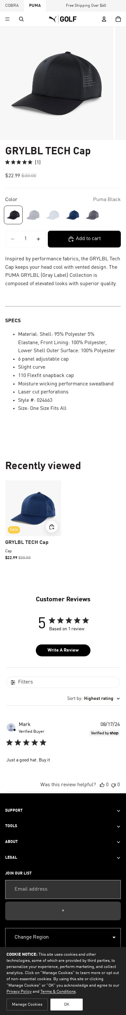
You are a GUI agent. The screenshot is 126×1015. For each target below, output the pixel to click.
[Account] (104, 19)
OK (66, 1004)
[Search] (21, 19)
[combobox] (93, 698)
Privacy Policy (19, 992)
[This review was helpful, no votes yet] (102, 785)
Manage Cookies (27, 1004)
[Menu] (7, 19)
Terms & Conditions (58, 992)
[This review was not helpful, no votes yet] (113, 785)
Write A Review (63, 650)
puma (35, 6)
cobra (12, 6)
